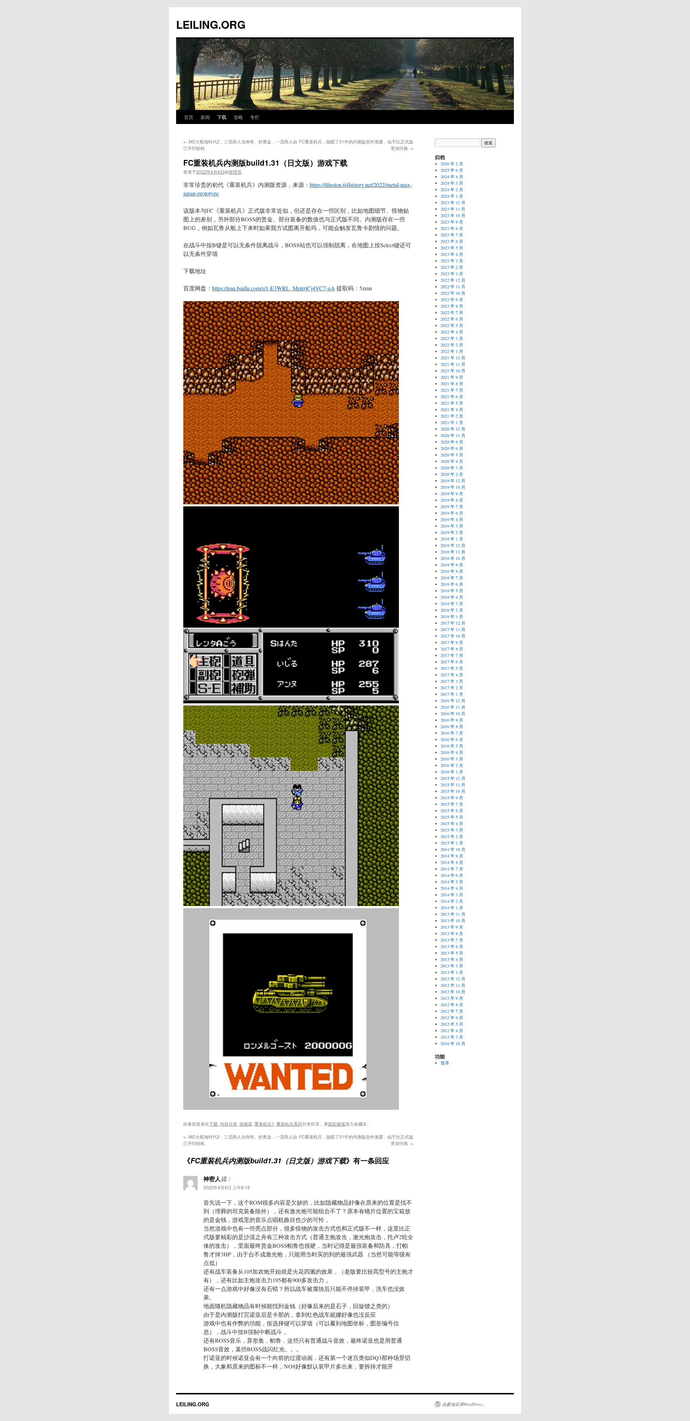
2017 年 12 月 (453, 623)
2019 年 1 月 (452, 539)
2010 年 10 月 (453, 1043)
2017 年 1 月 (452, 694)
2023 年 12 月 (453, 202)
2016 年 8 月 (452, 726)
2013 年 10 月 (453, 920)
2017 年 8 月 (452, 649)
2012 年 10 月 (453, 991)
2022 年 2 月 (452, 345)
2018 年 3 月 (452, 603)
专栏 (254, 117)
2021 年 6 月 (452, 396)
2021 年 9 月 (452, 377)
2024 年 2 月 (452, 189)
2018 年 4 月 (452, 597)
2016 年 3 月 (452, 759)
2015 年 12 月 (453, 778)
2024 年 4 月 (452, 176)
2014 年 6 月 (452, 875)
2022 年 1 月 (452, 351)
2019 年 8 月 (452, 500)
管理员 (235, 172)
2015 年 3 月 (452, 830)
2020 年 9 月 (452, 442)
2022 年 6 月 (452, 319)
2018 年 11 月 (453, 552)
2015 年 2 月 (452, 836)
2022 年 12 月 (453, 280)
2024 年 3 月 (452, 183)
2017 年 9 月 (452, 642)
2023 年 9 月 (452, 222)
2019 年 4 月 (452, 519)
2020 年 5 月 (452, 454)
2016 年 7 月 (452, 733)
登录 (445, 1063)
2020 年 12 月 (453, 429)
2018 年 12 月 (453, 545)
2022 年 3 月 (452, 338)
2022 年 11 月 (453, 286)
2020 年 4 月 (452, 461)
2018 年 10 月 (453, 558)
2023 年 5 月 (452, 247)
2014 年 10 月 (453, 849)
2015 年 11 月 (453, 784)
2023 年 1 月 (452, 273)
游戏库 (245, 1124)
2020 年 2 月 (452, 474)
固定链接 (336, 1124)
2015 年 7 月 (452, 804)
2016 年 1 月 (452, 771)
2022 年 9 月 (452, 299)
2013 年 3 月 (452, 966)
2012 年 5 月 (452, 1024)
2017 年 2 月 (452, 687)
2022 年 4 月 (452, 332)
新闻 (205, 117)
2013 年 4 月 (452, 959)
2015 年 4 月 (452, 823)
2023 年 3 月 (452, 260)
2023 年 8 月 (452, 228)
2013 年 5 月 (452, 953)
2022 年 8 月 (452, 306)
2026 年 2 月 (452, 163)
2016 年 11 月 (453, 707)
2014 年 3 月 (452, 894)
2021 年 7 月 (452, 390)
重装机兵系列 (289, 1124)
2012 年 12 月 (453, 978)
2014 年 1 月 (452, 907)
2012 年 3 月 (452, 1037)
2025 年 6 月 (452, 170)
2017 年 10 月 (453, 636)
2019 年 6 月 (452, 513)
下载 (221, 117)
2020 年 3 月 (452, 467)
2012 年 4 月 (452, 1030)
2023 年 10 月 (453, 215)
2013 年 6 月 (452, 946)
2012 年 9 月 (452, 998)
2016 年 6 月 (452, 739)
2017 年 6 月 (452, 661)
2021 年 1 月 (452, 422)
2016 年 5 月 (452, 746)
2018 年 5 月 (452, 590)
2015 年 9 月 (452, 797)
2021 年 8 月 (452, 383)
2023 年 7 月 (452, 235)
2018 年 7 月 (452, 577)
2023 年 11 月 (453, 209)
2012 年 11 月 (453, 985)
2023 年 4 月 (452, 254)
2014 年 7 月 (452, 869)
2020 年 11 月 (453, 435)
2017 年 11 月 (453, 629)
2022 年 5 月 (452, 325)
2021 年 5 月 (452, 403)
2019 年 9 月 (452, 493)
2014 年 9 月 (452, 856)
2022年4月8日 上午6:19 (226, 1187)
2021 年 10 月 (453, 370)
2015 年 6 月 (452, 810)
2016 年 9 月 (452, 720)
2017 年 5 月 (452, 668)
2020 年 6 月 (452, 448)
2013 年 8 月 (452, 933)
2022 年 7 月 (452, 312)
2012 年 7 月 (452, 1011)
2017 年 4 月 (452, 674)
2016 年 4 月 (452, 752)
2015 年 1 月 (452, 843)
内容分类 (228, 1124)
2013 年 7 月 (452, 940)
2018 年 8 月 (452, 571)
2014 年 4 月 (452, 888)
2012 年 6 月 (452, 1017)
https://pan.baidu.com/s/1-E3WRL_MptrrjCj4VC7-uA (273, 288)
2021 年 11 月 (453, 364)
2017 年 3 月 (452, 681)
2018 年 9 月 (452, 564)
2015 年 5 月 (452, 817)
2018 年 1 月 (452, 616)
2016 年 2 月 (452, 765)
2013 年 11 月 (453, 914)
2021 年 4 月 (452, 409)
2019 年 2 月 (452, 532)
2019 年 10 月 (453, 487)
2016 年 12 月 (453, 700)
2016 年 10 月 (453, 713)
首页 (188, 117)
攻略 (238, 117)
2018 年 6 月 (452, 584)
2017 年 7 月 (452, 655)
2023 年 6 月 (452, 241)
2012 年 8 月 (452, 1004)
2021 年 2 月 (452, 416)
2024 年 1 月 (452, 196)
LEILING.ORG (210, 24)
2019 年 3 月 (452, 526)
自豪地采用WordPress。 (464, 1404)
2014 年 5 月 (452, 881)
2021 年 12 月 (453, 357)
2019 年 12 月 (453, 480)
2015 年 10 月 (453, 791)
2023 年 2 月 (452, 267)
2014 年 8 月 (452, 862)
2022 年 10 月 (453, 293)
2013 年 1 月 (452, 972)
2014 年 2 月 (452, 901)
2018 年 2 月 (452, 610)
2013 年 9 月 (452, 927)
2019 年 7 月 (452, 506)
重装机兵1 (264, 1124)
